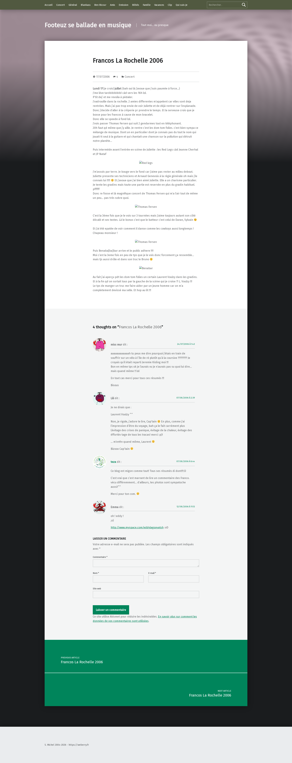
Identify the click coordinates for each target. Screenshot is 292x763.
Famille (147, 4)
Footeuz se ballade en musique (88, 25)
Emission (123, 4)
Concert (60, 4)
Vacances (159, 4)
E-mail (152, 573)
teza (113, 461)
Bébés (135, 4)
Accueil (49, 4)
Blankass (86, 4)
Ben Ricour (100, 4)
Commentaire (100, 557)
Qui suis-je (181, 4)
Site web (97, 588)
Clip (170, 4)
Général (73, 4)
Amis (112, 4)
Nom (96, 573)
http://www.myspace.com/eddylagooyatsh (137, 527)
